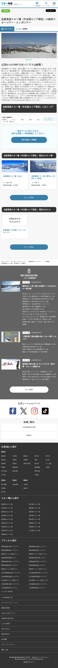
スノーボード (36, 294)
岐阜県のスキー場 (34, 519)
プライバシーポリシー (8, 644)
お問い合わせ (5, 629)
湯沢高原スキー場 (28, 306)
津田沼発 (37, 471)
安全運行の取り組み (7, 618)
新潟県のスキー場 (7, 519)
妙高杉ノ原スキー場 (28, 374)
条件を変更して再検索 (29, 140)
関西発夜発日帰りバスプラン (38, 561)
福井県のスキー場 (7, 523)
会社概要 (4, 639)
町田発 (3, 467)
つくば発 (48, 463)
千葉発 (37, 474)
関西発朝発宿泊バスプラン (37, 565)
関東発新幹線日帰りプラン (37, 557)
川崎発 (25, 459)
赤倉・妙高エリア (32, 322)
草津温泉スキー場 (45, 316)
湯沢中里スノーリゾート (42, 304)
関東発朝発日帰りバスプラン (10, 546)
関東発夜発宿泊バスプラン (37, 550)
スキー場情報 (22, 29)
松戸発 (37, 456)
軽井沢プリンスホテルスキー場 (32, 311)
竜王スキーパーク (28, 344)
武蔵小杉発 (26, 463)
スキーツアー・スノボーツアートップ (13, 261)
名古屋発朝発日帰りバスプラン (11, 572)
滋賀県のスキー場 (34, 523)
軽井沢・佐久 (47, 319)
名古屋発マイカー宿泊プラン (10, 580)
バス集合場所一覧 (7, 597)
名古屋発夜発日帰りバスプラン (38, 572)
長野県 (47, 261)
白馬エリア (25, 319)
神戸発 (3, 492)
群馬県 (24, 324)
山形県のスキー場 (7, 508)
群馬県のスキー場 (34, 511)
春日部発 (15, 471)
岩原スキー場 (39, 309)
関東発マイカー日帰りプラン (38, 554)
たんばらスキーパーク (48, 294)
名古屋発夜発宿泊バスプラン (38, 576)
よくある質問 (5, 623)
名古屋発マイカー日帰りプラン (38, 580)
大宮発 (14, 456)
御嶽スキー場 (26, 352)
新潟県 (24, 322)
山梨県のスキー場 (7, 515)
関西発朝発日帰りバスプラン (10, 561)
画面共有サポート (29, 662)
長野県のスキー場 (34, 515)
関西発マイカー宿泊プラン (9, 569)
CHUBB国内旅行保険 (29, 427)
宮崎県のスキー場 (7, 534)
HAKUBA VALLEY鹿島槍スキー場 (44, 344)
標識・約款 (4, 649)
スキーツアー (8, 29)
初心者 (24, 294)
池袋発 (3, 463)
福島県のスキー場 (34, 508)
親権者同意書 (5, 608)
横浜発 (25, 456)
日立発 (48, 459)
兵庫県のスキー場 (7, 527)
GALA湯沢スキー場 (28, 309)
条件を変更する (49, 119)
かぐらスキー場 (27, 314)
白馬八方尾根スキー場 (29, 349)
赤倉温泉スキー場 (28, 299)
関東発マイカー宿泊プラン (9, 554)
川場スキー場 (26, 296)
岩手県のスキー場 (34, 504)
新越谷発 (15, 467)
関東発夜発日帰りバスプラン (38, 546)
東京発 (3, 459)
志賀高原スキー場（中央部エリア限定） (13, 263)
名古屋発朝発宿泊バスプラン (10, 576)
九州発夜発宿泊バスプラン (37, 588)
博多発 (25, 488)
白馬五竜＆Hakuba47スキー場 (43, 299)
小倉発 (25, 484)
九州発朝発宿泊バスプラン (9, 588)
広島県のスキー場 (7, 530)
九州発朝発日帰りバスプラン (10, 584)
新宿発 (3, 456)
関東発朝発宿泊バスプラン (9, 550)
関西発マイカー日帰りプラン (38, 569)
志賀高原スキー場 (37, 296)
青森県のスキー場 (7, 504)
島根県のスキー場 (34, 527)
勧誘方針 (29, 435)
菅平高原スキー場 (28, 304)
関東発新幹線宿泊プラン (9, 557)
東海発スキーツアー (35, 261)
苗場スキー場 (40, 374)
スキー (29, 294)
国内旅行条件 (5, 634)
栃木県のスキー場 (7, 511)
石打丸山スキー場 (37, 377)
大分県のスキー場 (34, 530)
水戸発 (48, 456)
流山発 (37, 463)
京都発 (3, 488)
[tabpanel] (29, 45)
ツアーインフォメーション (9, 602)
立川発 (3, 474)
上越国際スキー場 (39, 306)
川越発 (14, 459)
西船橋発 (37, 467)
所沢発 (14, 463)
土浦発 (48, 467)
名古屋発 (15, 484)
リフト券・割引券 (7, 591)
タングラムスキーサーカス (30, 316)
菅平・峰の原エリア (36, 319)
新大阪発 (4, 484)
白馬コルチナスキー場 (41, 301)
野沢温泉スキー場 (48, 296)
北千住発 (4, 471)
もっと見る (29, 389)
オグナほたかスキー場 (40, 314)
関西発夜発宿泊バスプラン (9, 565)
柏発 (36, 459)
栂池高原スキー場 (28, 301)
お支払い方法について (8, 613)
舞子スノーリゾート (48, 311)
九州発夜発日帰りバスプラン (38, 584)
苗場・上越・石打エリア (46, 322)
